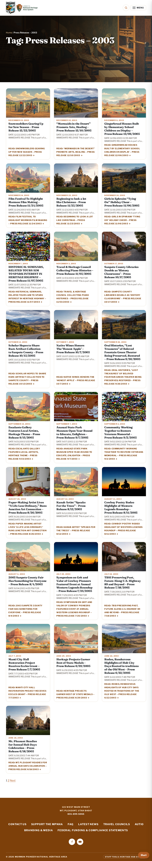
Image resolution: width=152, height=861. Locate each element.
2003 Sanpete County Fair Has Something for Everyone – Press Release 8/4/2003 (27, 581)
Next (13, 780)
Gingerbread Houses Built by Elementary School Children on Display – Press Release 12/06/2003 (122, 129)
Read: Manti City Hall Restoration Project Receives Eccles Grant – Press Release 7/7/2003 (27, 692)
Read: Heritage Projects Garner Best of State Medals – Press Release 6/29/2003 (75, 694)
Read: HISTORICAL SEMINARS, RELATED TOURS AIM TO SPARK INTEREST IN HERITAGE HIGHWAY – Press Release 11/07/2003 (27, 296)
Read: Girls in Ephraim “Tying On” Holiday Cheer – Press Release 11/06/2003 (122, 220)
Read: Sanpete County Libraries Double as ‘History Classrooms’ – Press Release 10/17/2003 (122, 296)
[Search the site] (126, 8)
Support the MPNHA (47, 824)
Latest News (88, 824)
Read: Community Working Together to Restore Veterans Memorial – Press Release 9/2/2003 (123, 453)
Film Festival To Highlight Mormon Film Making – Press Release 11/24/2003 (25, 202)
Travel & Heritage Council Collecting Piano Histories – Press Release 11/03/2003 (74, 270)
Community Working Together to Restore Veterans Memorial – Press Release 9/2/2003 (120, 432)
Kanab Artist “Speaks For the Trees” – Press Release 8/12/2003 (71, 506)
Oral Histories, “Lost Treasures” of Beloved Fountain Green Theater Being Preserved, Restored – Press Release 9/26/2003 (122, 352)
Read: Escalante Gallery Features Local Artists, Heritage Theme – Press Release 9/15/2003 (24, 453)
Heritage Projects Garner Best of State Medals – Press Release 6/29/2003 (73, 663)
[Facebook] (72, 842)
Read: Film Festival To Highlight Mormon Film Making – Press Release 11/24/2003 (27, 220)
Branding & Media (38, 830)
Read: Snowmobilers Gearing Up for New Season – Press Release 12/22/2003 (26, 152)
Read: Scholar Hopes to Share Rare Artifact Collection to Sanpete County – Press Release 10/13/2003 (27, 378)
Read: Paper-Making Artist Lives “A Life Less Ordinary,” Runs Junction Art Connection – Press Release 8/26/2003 (27, 528)
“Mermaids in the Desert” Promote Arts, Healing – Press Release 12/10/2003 (73, 127)
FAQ (70, 824)
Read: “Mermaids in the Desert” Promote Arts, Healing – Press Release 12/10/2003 (75, 152)
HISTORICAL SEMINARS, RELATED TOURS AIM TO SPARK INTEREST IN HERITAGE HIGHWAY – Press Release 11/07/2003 (26, 273)
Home (9, 32)
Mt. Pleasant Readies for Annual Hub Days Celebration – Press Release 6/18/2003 (22, 746)
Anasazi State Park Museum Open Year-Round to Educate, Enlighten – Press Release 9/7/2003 (74, 432)
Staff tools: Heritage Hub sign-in (124, 857)
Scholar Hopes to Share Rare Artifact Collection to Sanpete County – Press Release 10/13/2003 (25, 350)
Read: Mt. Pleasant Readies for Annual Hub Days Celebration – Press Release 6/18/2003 (27, 766)
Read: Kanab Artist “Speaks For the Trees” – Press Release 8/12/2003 (75, 530)
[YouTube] (80, 842)
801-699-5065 (76, 814)
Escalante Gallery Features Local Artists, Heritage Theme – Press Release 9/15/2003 (24, 432)
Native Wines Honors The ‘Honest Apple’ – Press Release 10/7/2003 (73, 349)
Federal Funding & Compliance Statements (93, 830)
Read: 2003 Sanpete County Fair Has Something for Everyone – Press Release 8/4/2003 (25, 610)
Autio (139, 824)
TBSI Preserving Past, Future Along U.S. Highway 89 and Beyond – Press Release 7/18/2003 (122, 582)
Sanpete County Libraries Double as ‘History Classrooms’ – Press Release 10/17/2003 (121, 272)
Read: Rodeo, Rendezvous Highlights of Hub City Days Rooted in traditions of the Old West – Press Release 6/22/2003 (121, 691)
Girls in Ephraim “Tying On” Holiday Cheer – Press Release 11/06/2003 (121, 202)
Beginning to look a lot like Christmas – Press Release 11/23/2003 (71, 202)
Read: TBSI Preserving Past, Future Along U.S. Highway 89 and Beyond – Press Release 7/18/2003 (122, 610)
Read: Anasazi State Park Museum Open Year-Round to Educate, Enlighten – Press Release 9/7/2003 (74, 453)
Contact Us (17, 824)
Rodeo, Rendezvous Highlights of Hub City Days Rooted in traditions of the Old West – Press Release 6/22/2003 (121, 666)
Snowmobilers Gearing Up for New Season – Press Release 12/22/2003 (25, 127)
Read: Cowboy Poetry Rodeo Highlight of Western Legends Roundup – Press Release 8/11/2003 (123, 528)
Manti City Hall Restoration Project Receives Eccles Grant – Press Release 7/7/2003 (24, 664)
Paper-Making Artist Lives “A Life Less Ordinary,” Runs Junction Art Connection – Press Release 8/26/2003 (27, 507)
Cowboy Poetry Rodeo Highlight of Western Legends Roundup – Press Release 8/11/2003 (120, 507)
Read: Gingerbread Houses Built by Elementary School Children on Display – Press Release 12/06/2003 (122, 150)
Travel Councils (116, 824)
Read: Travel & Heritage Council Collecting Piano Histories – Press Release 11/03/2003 (72, 296)
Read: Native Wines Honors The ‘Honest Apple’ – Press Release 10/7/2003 (75, 380)
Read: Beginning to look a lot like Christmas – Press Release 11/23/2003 (74, 220)
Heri (144, 855)
